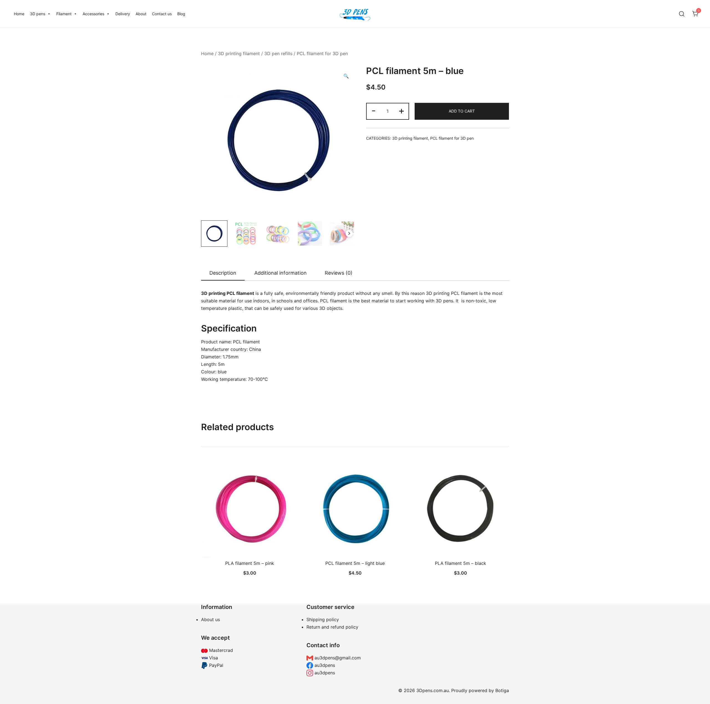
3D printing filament (239, 53)
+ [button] (401, 110)
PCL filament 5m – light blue (355, 563)
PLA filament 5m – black (460, 563)
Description (222, 273)
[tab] (223, 273)
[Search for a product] (681, 13)
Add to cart (462, 111)
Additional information (280, 273)
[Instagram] (460, 640)
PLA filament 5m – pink (249, 563)
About (141, 13)
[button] (346, 76)
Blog (181, 13)
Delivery (122, 13)
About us (210, 619)
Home (19, 13)
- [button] (373, 110)
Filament (64, 13)
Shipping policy (322, 619)
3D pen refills (278, 53)
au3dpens (324, 665)
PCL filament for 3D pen (322, 53)
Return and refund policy (332, 627)
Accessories (93, 13)
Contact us (162, 13)
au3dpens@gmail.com (337, 657)
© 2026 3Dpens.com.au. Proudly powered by (446, 690)
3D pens (37, 13)
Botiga (502, 690)
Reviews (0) (339, 273)
